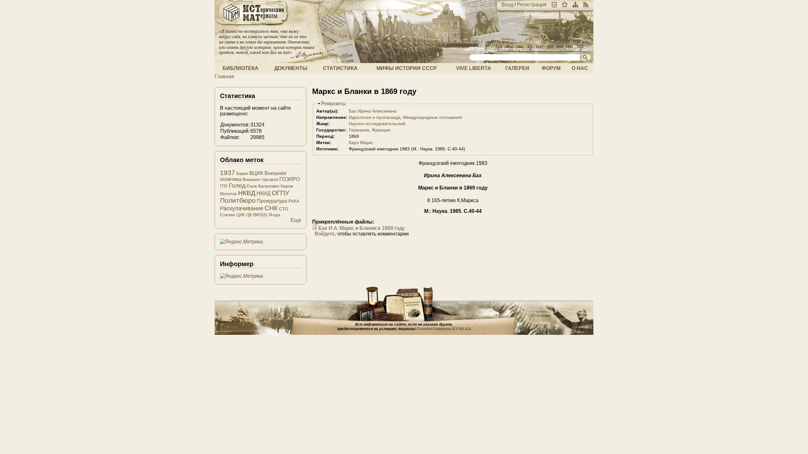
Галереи (517, 68)
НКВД (246, 192)
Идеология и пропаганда (375, 117)
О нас (580, 68)
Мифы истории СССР (407, 68)
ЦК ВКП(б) (256, 214)
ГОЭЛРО (289, 179)
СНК (271, 208)
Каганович (268, 186)
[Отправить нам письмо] (554, 4)
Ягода (274, 214)
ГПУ (224, 186)
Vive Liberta (473, 68)
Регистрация (532, 4)
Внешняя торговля (260, 179)
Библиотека (240, 68)
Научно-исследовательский (377, 123)
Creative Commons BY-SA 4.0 (443, 329)
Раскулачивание (241, 208)
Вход (507, 4)
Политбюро (238, 200)
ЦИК (240, 214)
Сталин (227, 214)
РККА (293, 201)
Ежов (252, 186)
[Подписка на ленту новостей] (585, 4)
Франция (381, 129)
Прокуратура (272, 201)
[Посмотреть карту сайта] (575, 4)
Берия (242, 173)
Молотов (228, 193)
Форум (551, 68)
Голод (237, 185)
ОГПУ (280, 192)
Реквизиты (333, 103)
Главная (224, 76)
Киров (287, 186)
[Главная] (252, 26)
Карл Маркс (361, 142)
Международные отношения (432, 117)
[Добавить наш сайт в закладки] (564, 4)
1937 (227, 172)
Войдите (325, 233)
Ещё (296, 220)
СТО (283, 208)
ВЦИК (256, 173)
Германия (359, 129)
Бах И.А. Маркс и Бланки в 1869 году (361, 228)
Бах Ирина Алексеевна (372, 111)
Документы (290, 68)
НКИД (263, 193)
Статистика (340, 68)
